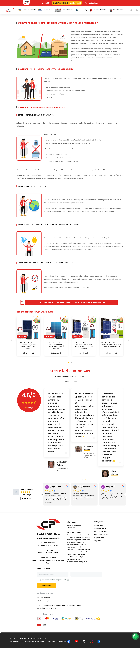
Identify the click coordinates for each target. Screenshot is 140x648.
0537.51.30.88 (71, 382)
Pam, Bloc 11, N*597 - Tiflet (48, 545)
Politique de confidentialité (56, 641)
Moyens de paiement (74, 530)
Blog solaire (98, 541)
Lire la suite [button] (48, 503)
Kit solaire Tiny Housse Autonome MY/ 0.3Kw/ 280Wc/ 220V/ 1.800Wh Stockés (56, 346)
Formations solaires (101, 534)
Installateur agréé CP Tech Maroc (78, 540)
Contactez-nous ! (44, 568)
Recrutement (71, 527)
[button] (125, 494)
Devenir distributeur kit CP (75, 542)
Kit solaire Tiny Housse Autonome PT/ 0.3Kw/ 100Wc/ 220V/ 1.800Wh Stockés (28, 346)
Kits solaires (98, 525)
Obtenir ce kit (28, 353)
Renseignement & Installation (77, 554)
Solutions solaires (100, 531)
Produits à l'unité (100, 528)
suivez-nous (46, 585)
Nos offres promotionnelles (76, 545)
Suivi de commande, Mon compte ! (79, 549)
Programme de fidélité (74, 547)
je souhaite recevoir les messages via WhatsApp (54, 580)
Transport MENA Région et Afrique (78, 537)
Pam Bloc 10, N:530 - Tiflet (48, 553)
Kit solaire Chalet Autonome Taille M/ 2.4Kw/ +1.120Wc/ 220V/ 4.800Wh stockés (111, 345)
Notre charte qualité (74, 532)
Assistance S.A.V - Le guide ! (76, 557)
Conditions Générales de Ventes (33, 641)
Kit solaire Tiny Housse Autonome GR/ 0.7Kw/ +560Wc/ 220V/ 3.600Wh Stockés (84, 346)
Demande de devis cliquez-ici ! (77, 562)
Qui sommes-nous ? (74, 525)
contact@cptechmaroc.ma (51, 601)
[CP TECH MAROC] (10, 10)
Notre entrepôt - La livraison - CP (78, 535)
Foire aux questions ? (74, 559)
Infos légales (14, 641)
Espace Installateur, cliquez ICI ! (77, 552)
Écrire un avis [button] (26, 498)
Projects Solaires (100, 537)
